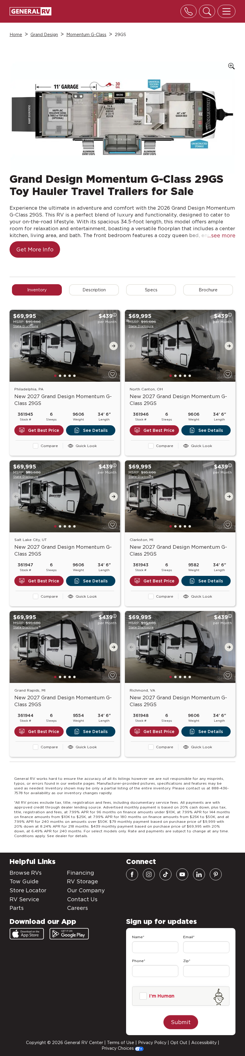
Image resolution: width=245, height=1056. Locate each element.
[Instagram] (149, 874)
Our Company (86, 890)
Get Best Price (43, 430)
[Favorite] (112, 374)
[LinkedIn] (199, 874)
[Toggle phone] (188, 11)
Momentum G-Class (86, 34)
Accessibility (204, 1042)
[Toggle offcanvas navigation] (226, 11)
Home (16, 34)
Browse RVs (26, 873)
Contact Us (82, 899)
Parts (17, 908)
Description (94, 289)
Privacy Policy (152, 1042)
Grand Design (44, 34)
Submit (181, 1022)
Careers (77, 908)
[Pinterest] (216, 874)
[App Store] (27, 933)
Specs (151, 289)
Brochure (208, 289)
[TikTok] (166, 874)
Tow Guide (24, 881)
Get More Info (34, 249)
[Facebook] (132, 874)
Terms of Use (120, 1042)
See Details (95, 430)
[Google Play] (69, 933)
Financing (80, 873)
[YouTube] (182, 874)
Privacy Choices (118, 1048)
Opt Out (178, 1042)
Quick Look (86, 445)
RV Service (24, 899)
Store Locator (28, 890)
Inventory (37, 289)
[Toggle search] (207, 11)
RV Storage (82, 881)
